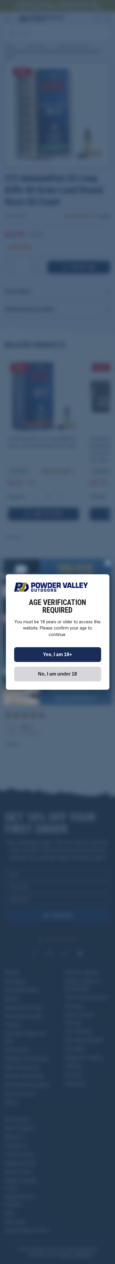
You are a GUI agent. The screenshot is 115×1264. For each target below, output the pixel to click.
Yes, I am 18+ (57, 654)
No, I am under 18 (57, 673)
